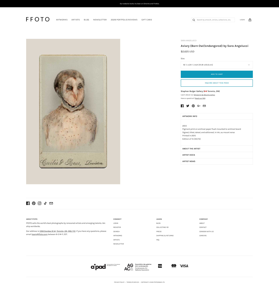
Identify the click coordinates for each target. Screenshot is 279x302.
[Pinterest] (33, 204)
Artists (75, 19)
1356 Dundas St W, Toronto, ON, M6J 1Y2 (57, 231)
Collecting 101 (162, 227)
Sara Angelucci (189, 40)
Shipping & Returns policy (204, 95)
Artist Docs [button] (188, 155)
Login (242, 20)
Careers (202, 236)
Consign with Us (206, 231)
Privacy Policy (119, 282)
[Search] (193, 20)
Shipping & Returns (165, 236)
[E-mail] (51, 204)
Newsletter (100, 19)
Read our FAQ (200, 98)
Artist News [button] (188, 161)
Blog (86, 19)
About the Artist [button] (191, 148)
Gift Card (147, 19)
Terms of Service (133, 282)
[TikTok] (45, 204)
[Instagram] (39, 204)
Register (117, 227)
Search (116, 231)
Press (158, 231)
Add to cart (217, 74)
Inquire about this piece (217, 83)
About (202, 223)
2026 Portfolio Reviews (124, 19)
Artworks (61, 19)
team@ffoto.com (40, 234)
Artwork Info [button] (189, 116)
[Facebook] (28, 204)
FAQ (157, 240)
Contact (202, 227)
